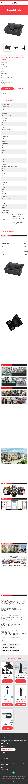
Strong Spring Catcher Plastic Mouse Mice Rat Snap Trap (7, 677)
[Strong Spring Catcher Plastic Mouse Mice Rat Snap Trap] (7, 668)
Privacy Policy (12, 781)
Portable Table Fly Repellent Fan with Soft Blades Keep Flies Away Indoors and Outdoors (21, 700)
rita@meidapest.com (9, 749)
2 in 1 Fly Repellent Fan (8, 647)
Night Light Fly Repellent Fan (10, 644)
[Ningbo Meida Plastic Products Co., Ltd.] (14, 3)
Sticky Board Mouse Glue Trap (10, 650)
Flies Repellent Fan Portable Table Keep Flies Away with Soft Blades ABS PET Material (20, 677)
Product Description (20, 93)
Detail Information (7, 93)
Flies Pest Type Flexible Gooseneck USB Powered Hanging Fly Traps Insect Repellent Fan (7, 700)
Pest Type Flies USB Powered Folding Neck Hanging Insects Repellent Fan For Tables (7, 724)
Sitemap (17, 781)
